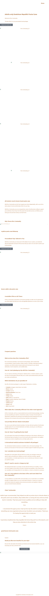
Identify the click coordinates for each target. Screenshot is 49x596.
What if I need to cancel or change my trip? (17, 463)
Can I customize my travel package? (15, 451)
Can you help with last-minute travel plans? (17, 421)
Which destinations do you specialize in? (16, 380)
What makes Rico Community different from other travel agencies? (23, 409)
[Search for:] (46, 3)
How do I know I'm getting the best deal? (16, 432)
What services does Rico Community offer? (17, 358)
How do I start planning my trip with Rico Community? (20, 370)
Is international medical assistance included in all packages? (21, 442)
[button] (1, 224)
